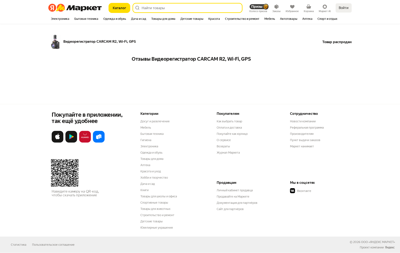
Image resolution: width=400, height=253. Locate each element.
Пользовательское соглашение (53, 244)
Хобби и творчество (154, 177)
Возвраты (223, 146)
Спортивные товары (154, 202)
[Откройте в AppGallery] (85, 141)
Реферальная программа (307, 127)
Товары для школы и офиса (158, 196)
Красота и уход (150, 171)
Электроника (149, 146)
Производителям (302, 133)
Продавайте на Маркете (233, 196)
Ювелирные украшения (156, 227)
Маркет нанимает (302, 146)
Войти (344, 8)
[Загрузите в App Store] (57, 141)
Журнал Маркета (228, 152)
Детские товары (151, 221)
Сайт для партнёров (230, 209)
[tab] (60, 19)
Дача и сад (147, 183)
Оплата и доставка (229, 127)
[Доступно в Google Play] (71, 141)
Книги (144, 190)
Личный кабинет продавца (235, 190)
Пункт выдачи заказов (305, 140)
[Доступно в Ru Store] (99, 141)
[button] (319, 191)
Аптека (145, 165)
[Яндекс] (390, 247)
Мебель (145, 127)
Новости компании (303, 121)
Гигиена (145, 140)
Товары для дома (151, 158)
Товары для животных (155, 208)
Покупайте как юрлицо (232, 133)
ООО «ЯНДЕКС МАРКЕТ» (378, 242)
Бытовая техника (152, 133)
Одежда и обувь (151, 152)
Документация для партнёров (237, 202)
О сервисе (224, 140)
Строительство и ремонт (157, 215)
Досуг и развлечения (154, 121)
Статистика (18, 244)
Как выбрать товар (229, 121)
